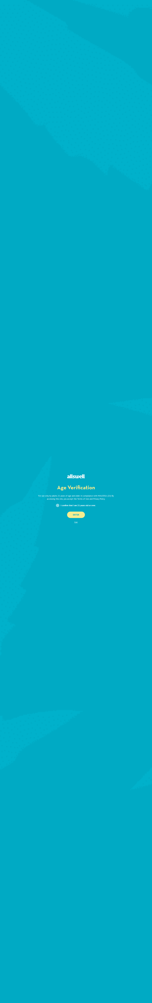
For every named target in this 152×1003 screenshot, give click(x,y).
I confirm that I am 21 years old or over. (78, 505)
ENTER (76, 514)
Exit (76, 522)
